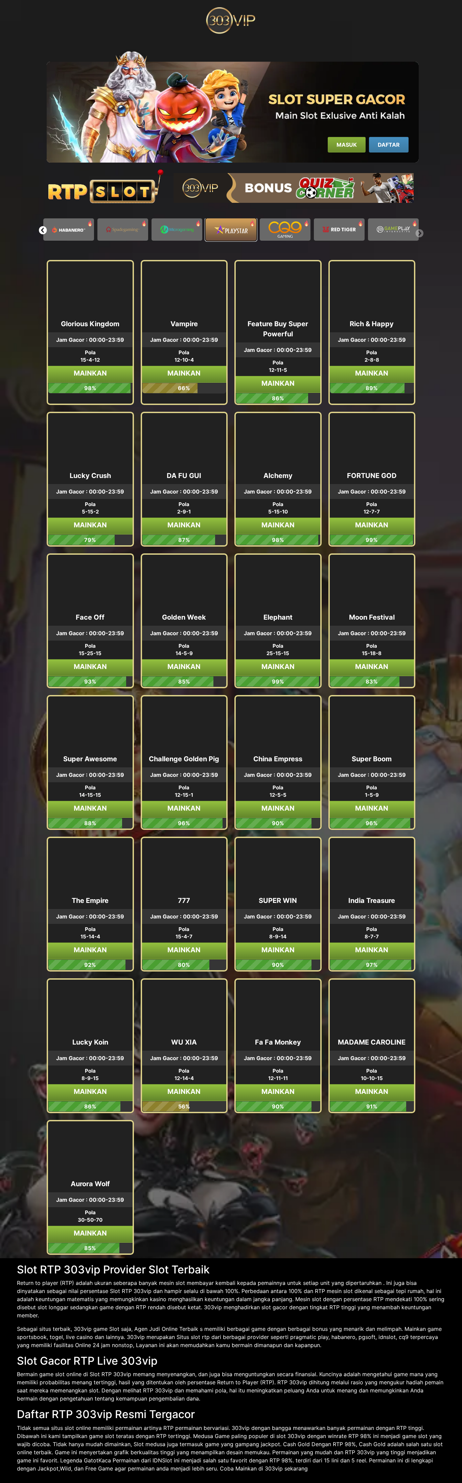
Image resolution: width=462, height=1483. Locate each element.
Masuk (347, 144)
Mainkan (90, 373)
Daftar (389, 144)
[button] (42, 230)
